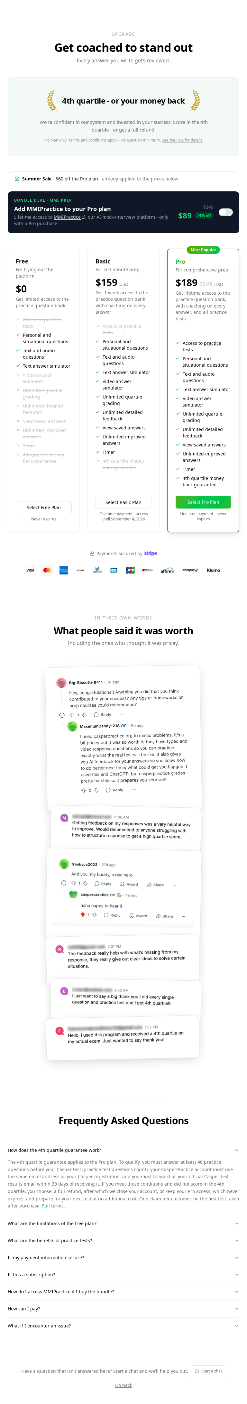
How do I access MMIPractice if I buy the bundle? (61, 1292)
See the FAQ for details (182, 140)
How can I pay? (24, 1309)
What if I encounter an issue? (39, 1326)
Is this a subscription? (31, 1274)
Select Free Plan (44, 507)
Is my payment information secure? (46, 1257)
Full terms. (53, 1206)
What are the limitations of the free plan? (52, 1223)
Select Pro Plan (203, 502)
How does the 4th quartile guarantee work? (54, 1150)
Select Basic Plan (123, 502)
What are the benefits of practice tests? (50, 1240)
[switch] (226, 212)
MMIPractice (67, 217)
